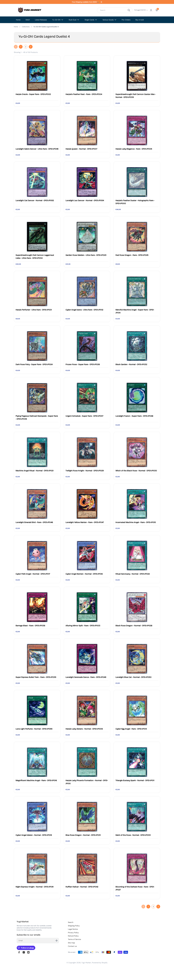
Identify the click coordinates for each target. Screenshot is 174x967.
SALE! (28, 20)
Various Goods (108, 20)
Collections (25, 27)
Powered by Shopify (99, 963)
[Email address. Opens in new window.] (28, 952)
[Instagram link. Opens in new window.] (23, 952)
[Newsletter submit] (56, 940)
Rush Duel (72, 20)
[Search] (128, 10)
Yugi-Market (86, 963)
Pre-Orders (126, 20)
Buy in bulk (140, 20)
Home (18, 20)
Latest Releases (41, 20)
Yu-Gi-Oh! (56, 20)
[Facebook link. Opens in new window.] (19, 952)
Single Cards (89, 20)
